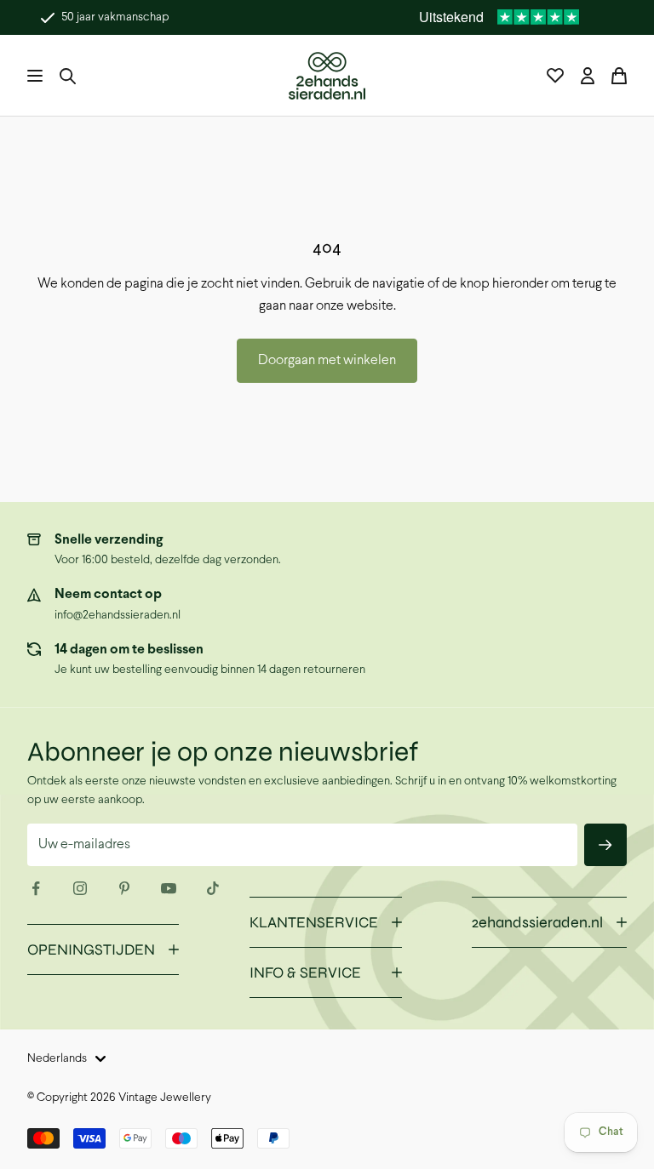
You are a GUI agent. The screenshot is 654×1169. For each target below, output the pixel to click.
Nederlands (57, 1058)
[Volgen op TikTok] (212, 888)
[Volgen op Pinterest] (124, 888)
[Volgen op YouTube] (168, 888)
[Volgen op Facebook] (35, 888)
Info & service (305, 972)
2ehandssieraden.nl (537, 922)
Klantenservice (314, 922)
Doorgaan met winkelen (327, 360)
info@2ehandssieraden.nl (117, 615)
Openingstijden (91, 949)
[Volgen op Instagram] (80, 888)
